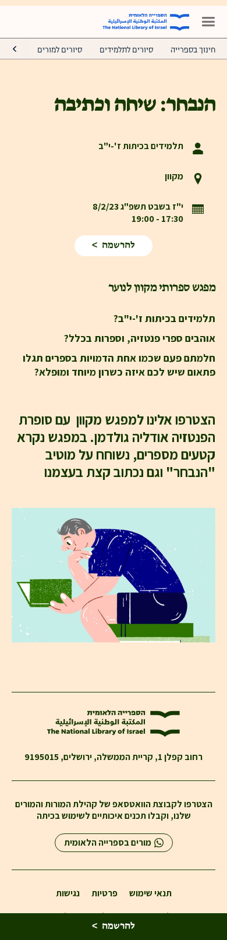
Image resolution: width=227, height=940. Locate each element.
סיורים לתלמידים (126, 50)
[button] (208, 22)
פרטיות (104, 893)
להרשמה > (113, 246)
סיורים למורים (59, 50)
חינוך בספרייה (193, 50)
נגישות (68, 893)
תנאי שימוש (150, 893)
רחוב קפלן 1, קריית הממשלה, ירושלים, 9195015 (113, 757)
